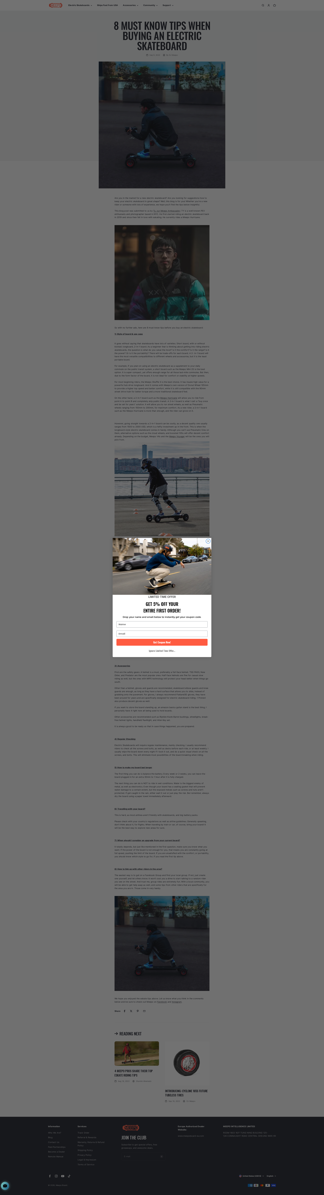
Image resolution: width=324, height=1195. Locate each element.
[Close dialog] (208, 541)
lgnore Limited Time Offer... (162, 650)
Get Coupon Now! (162, 642)
